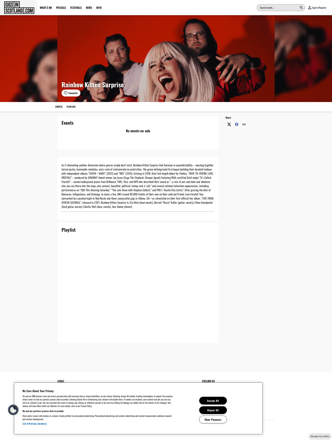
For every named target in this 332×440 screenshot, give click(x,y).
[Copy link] (244, 124)
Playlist (71, 106)
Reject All (213, 410)
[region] (138, 408)
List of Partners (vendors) (34, 423)
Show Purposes (213, 419)
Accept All (213, 400)
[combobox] (279, 7)
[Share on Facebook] (237, 126)
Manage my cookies (320, 436)
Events (58, 106)
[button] (18, 7)
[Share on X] (229, 126)
